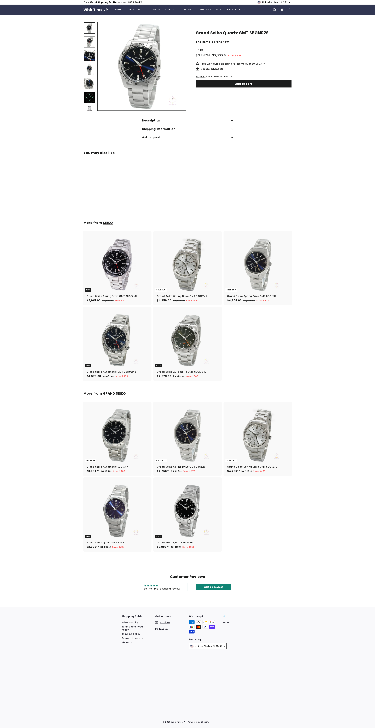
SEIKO (133, 9)
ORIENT (188, 9)
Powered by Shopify (198, 722)
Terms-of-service (132, 638)
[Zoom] (142, 66)
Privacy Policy (130, 622)
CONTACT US (236, 9)
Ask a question (154, 137)
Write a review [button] (213, 587)
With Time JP (95, 9)
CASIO (170, 9)
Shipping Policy (131, 634)
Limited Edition (210, 9)
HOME (119, 9)
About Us (127, 642)
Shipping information (158, 129)
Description (151, 121)
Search (227, 622)
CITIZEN (151, 9)
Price (199, 50)
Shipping (200, 76)
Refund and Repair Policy (133, 628)
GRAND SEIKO (114, 393)
